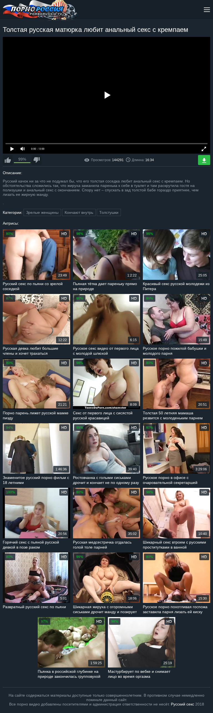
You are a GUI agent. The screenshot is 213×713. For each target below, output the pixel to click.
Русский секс (182, 704)
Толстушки (108, 212)
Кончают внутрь (79, 212)
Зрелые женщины (42, 212)
